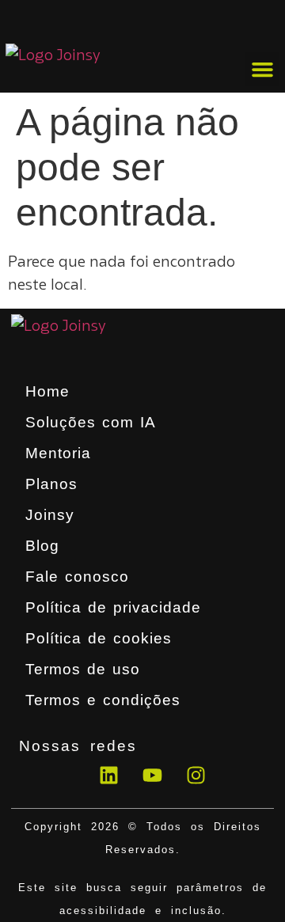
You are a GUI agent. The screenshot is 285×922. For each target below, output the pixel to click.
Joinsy (49, 515)
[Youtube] (152, 775)
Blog (42, 545)
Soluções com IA (90, 422)
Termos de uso (82, 669)
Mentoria (58, 453)
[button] (262, 69)
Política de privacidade (113, 607)
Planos (51, 484)
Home (47, 391)
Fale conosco (77, 576)
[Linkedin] (108, 775)
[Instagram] (195, 775)
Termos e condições (102, 700)
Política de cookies (98, 638)
